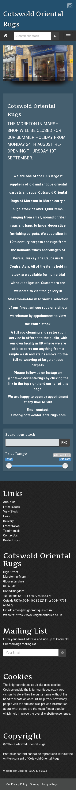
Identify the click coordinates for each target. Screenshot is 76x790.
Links (6, 516)
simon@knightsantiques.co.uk (32, 610)
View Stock (10, 511)
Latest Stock (11, 507)
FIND (64, 442)
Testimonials (11, 530)
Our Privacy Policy (16, 784)
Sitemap (34, 784)
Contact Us (10, 535)
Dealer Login (11, 540)
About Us (9, 502)
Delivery (8, 521)
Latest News (11, 526)
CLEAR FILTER (63, 455)
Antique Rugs (49, 784)
